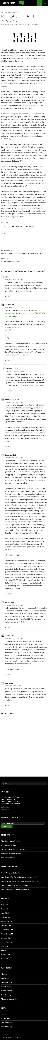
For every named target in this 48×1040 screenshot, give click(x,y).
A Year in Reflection (8, 845)
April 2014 (5, 950)
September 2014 (7, 942)
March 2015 (5, 917)
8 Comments (34, 24)
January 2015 (6, 925)
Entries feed (5, 1018)
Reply (9, 296)
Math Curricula (6, 991)
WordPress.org (6, 1027)
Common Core (6, 982)
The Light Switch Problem (10, 841)
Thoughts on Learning (10, 12)
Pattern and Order (8, 858)
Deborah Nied (12, 369)
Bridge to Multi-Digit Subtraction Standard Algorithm (22, 251)
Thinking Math (8, 3)
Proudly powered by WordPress (11, 1037)
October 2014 (6, 938)
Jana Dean (9, 683)
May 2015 (4, 909)
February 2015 (6, 921)
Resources (5, 807)
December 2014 (7, 930)
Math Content (6, 986)
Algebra (4, 974)
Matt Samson (21, 24)
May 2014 (4, 946)
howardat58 (9, 305)
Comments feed (7, 1022)
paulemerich (9, 636)
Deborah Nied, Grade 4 (9, 801)
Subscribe (7, 827)
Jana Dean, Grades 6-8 (9, 799)
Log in (3, 1014)
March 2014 (5, 955)
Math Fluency (6, 995)
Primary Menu (45, 3)
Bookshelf (5, 810)
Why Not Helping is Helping (11, 854)
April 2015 (5, 913)
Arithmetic (5, 978)
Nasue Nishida (6, 881)
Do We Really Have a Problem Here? (14, 849)
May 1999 (4, 959)
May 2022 (4, 905)
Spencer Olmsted (12, 399)
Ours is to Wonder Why (10, 260)
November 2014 (7, 934)
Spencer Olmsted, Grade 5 (11, 797)
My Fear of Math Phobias (20, 890)
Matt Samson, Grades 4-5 (10, 803)
